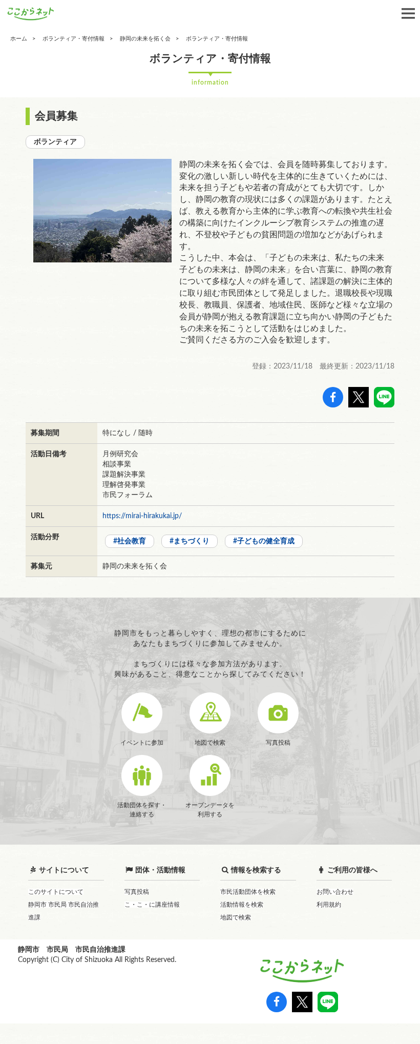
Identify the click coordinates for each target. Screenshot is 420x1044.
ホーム (18, 39)
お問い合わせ (335, 892)
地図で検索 (235, 917)
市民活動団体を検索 (248, 892)
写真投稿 (136, 892)
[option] (102, 211)
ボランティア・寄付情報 (73, 39)
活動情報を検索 (241, 905)
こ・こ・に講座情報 (152, 905)
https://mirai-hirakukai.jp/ (142, 516)
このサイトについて (55, 892)
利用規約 (329, 905)
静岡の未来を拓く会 (145, 39)
